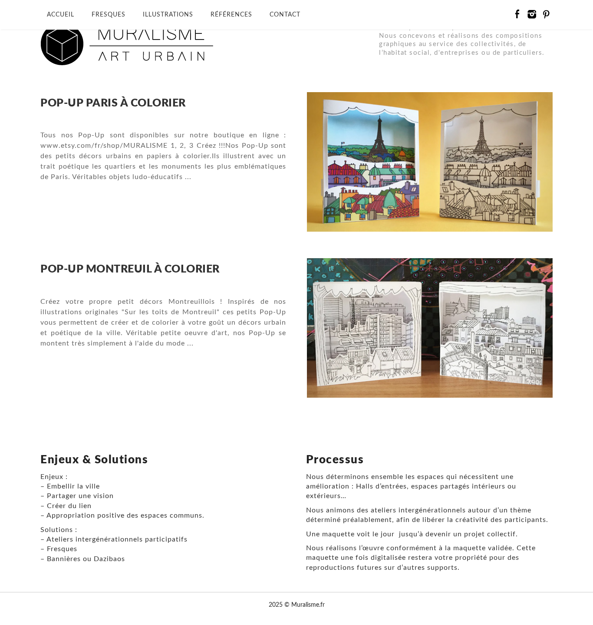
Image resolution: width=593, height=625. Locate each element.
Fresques (108, 15)
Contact (285, 15)
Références (231, 15)
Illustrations (168, 15)
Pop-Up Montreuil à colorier (130, 269)
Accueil (60, 15)
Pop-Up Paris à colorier (113, 103)
